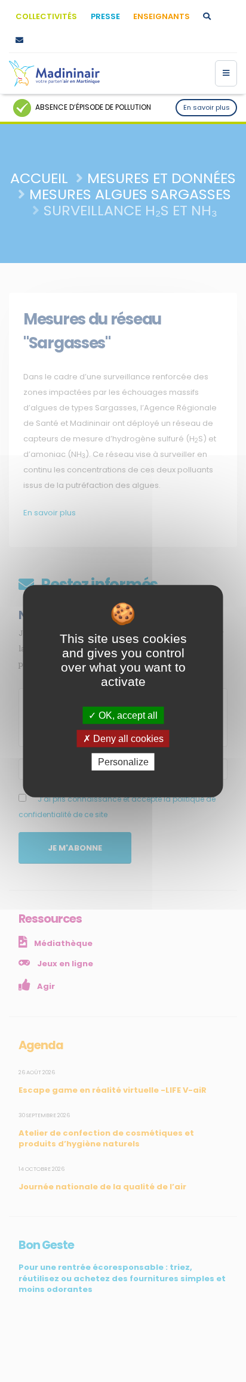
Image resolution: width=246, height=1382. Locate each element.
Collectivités (46, 16)
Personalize (123, 762)
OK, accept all (127, 715)
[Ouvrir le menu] (226, 73)
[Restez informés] (19, 40)
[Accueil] (54, 73)
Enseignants (161, 16)
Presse (105, 16)
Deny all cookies (127, 738)
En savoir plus (206, 107)
